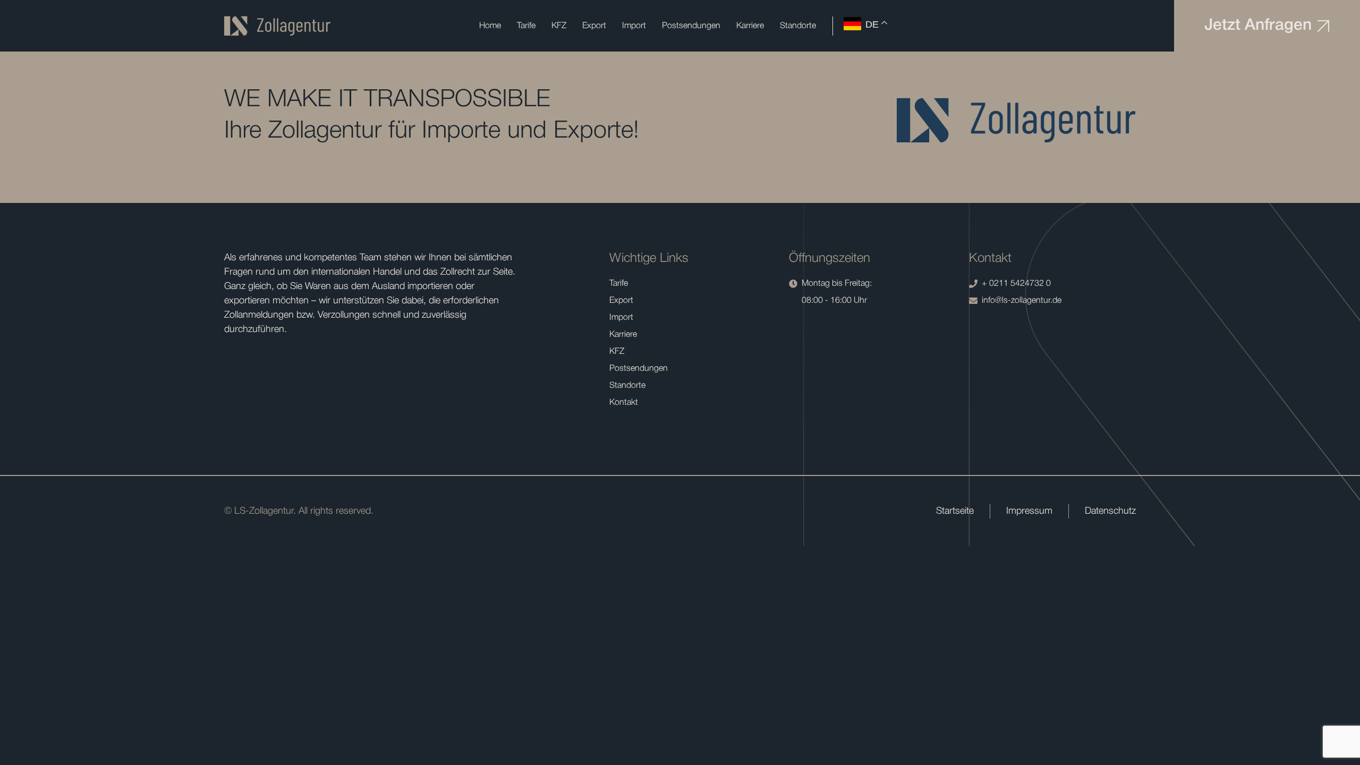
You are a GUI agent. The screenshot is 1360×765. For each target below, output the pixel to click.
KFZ (558, 26)
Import (634, 26)
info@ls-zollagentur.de (1021, 300)
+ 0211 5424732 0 (1016, 283)
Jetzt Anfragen (1258, 26)
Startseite (955, 511)
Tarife (526, 26)
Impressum (1029, 511)
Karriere (750, 26)
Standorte (798, 26)
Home (490, 26)
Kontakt (623, 402)
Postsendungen (691, 26)
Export (594, 26)
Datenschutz (1110, 511)
